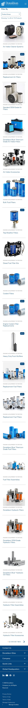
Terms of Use (6, 697)
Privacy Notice (6, 694)
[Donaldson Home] (12, 3)
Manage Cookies (14, 704)
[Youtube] (7, 675)
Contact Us (6, 648)
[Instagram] (14, 675)
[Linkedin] (4, 675)
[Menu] (25, 4)
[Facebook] (11, 675)
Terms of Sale (6, 699)
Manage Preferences (8, 702)
